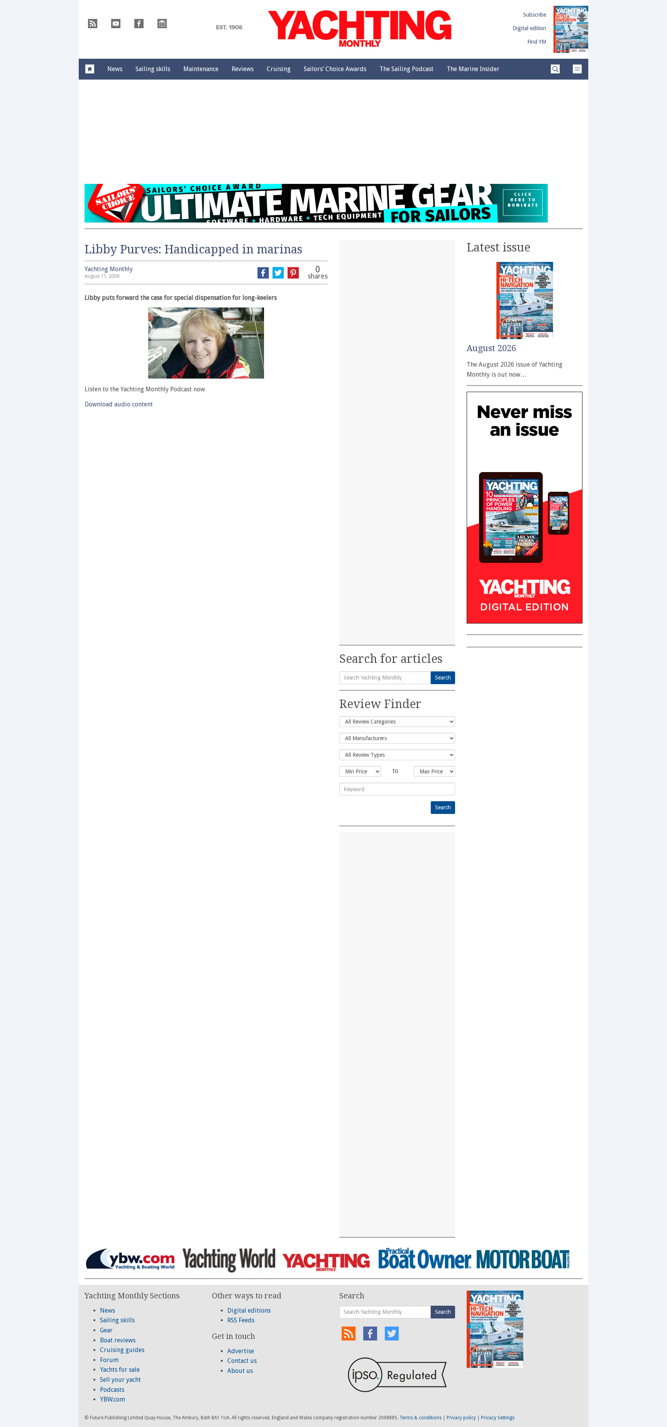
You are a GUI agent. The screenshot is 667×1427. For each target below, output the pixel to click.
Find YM (536, 42)
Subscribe (534, 15)
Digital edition (529, 28)
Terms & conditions (421, 1417)
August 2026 (491, 348)
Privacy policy (461, 1417)
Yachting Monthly (109, 269)
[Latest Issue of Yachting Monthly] (571, 29)
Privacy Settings (498, 1417)
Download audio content (119, 404)
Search (443, 677)
